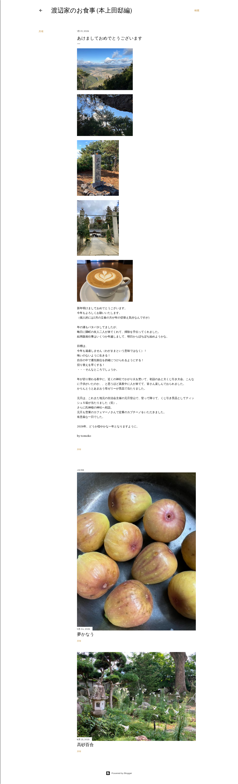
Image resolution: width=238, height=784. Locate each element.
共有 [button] (41, 31)
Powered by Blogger (122, 773)
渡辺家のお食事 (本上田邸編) (91, 10)
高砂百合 (85, 744)
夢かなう (85, 634)
